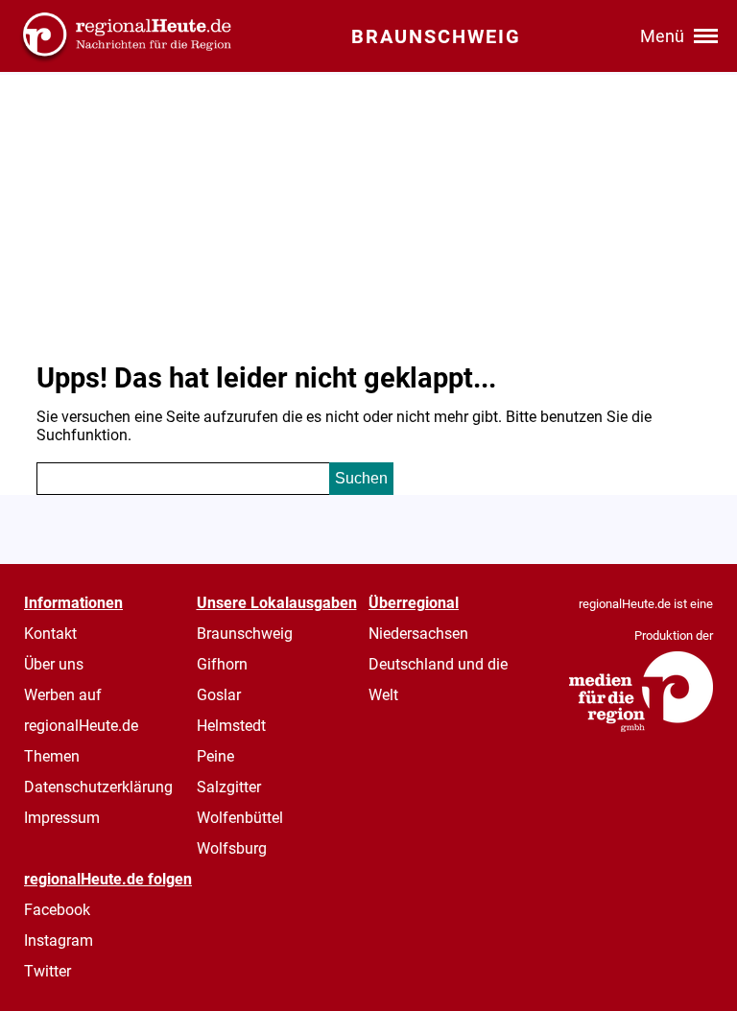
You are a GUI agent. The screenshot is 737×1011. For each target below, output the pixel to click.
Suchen (361, 478)
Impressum (62, 818)
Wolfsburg (232, 848)
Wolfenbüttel (240, 818)
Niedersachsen (418, 633)
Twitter (47, 971)
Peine (215, 756)
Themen (52, 756)
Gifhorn (222, 664)
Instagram (58, 940)
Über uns (53, 664)
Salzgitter (229, 787)
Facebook (57, 910)
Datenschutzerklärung (98, 787)
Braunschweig (245, 633)
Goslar (219, 695)
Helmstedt (231, 726)
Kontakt (50, 633)
